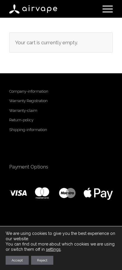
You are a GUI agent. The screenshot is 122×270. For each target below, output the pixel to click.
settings (53, 249)
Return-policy (21, 120)
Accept (17, 260)
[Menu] (105, 9)
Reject (42, 260)
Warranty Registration (28, 101)
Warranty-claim (23, 110)
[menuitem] (105, 9)
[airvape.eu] (50, 9)
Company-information (28, 91)
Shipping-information (28, 129)
